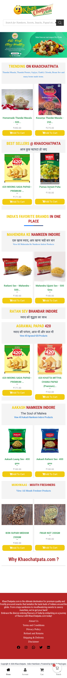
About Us (33, 621)
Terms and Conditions (33, 625)
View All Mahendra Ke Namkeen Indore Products (33, 244)
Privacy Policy (33, 629)
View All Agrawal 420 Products (33, 335)
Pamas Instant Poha (49, 186)
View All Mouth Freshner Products (33, 490)
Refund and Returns (33, 633)
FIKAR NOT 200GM (31, 533)
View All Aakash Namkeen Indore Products (33, 417)
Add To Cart (18, 133)
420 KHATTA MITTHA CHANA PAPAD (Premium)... (21, 382)
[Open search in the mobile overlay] (33, 23)
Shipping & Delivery (33, 637)
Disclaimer (33, 641)
